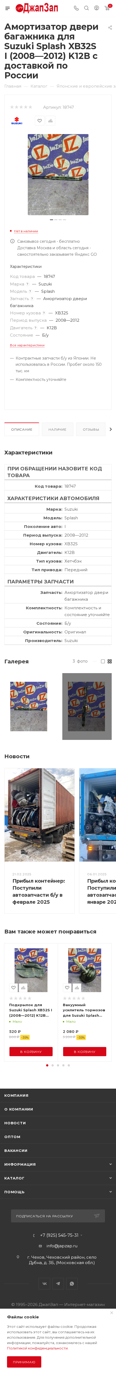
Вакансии (15, 1150)
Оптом (12, 1137)
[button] (47, 1065)
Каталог (14, 1178)
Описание (21, 429)
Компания (16, 1095)
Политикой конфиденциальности (37, 1348)
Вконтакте (44, 1283)
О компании (18, 1109)
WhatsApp (72, 1283)
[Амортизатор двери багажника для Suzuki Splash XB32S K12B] (58, 174)
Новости (15, 1123)
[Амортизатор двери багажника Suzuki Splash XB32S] (28, 706)
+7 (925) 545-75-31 (59, 1235)
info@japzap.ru (62, 1245)
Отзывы (91, 429)
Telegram (58, 1283)
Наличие (58, 429)
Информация (20, 1164)
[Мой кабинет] (96, 8)
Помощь (14, 1192)
